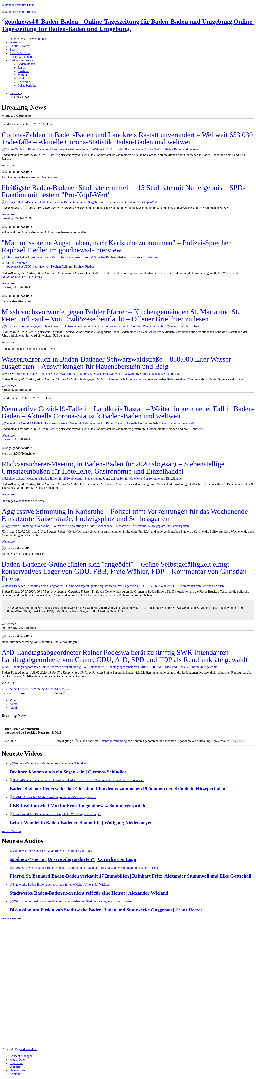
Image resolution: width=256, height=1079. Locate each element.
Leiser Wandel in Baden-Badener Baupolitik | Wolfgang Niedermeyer (81, 822)
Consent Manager (21, 1056)
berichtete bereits (22, 276)
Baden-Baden (26, 64)
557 (33, 689)
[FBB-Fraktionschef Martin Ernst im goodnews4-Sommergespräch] (53, 797)
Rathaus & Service (21, 60)
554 (16, 689)
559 (44, 689)
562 (61, 689)
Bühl (21, 78)
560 (50, 689)
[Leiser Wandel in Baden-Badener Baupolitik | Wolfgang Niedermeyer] (55, 814)
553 (11, 689)
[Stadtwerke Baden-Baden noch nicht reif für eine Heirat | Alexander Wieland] (60, 884)
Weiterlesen (9, 165)
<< (3, 689)
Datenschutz (17, 1070)
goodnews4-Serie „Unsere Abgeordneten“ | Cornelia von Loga (73, 859)
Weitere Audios (11, 918)
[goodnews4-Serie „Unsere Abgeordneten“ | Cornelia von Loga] (51, 850)
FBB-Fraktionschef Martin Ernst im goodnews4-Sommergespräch (77, 805)
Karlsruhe (24, 82)
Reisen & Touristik (21, 56)
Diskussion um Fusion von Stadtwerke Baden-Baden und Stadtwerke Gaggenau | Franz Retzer (106, 909)
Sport (13, 49)
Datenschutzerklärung (113, 741)
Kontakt (15, 1074)
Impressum (16, 1063)
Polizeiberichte (27, 85)
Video (13, 700)
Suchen (58, 693)
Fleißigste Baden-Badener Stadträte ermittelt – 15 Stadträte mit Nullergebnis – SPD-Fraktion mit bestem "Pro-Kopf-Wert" (123, 191)
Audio (14, 704)
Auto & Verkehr (20, 53)
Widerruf (15, 1066)
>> (69, 689)
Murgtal (23, 74)
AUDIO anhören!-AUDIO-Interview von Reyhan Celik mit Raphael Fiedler (50, 264)
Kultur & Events (20, 46)
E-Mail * (10, 741)
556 (27, 689)
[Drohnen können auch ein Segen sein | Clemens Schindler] (48, 763)
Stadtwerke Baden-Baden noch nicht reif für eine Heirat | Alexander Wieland (89, 893)
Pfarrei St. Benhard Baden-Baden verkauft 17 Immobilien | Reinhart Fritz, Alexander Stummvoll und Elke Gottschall (130, 876)
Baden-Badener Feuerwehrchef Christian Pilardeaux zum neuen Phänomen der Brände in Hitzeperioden (117, 788)
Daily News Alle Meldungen (28, 38)
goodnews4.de (27, 1049)
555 (22, 689)
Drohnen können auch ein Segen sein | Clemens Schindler (68, 771)
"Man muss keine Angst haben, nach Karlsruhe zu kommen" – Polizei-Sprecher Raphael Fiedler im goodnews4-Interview (116, 246)
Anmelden (238, 741)
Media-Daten (18, 1059)
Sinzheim (23, 71)
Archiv (14, 707)
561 (55, 689)
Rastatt (22, 67)
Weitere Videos (11, 831)
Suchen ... (8, 693)
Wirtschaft (16, 42)
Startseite (15, 93)
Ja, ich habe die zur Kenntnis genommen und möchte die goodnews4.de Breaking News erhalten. (154, 741)
